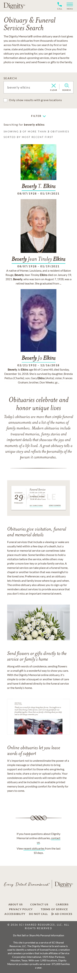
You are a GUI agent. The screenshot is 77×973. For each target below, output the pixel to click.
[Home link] (14, 6)
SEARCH (10, 78)
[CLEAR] (54, 85)
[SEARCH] (66, 85)
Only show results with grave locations (35, 100)
